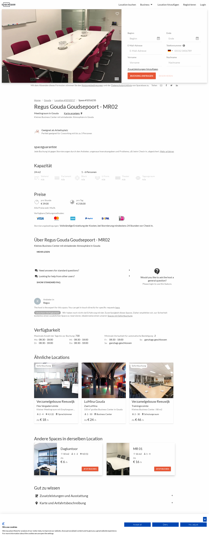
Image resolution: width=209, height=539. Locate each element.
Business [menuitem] (144, 4)
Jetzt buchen (90, 469)
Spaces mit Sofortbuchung (120, 315)
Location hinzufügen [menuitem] (168, 4)
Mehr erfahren (167, 151)
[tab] (83, 270)
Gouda (47, 100)
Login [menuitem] (203, 4)
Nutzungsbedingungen (92, 85)
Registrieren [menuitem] (189, 4)
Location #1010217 (64, 100)
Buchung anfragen (141, 76)
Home (37, 100)
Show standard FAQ (48, 282)
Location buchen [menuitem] (127, 4)
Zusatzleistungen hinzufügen (143, 69)
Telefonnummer (174, 45)
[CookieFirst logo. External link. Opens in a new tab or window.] (3, 523)
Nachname (171, 57)
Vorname (132, 57)
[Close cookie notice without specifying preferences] (205, 519)
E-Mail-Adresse (135, 45)
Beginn (131, 33)
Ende (168, 33)
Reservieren (166, 76)
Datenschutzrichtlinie (121, 85)
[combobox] (170, 50)
